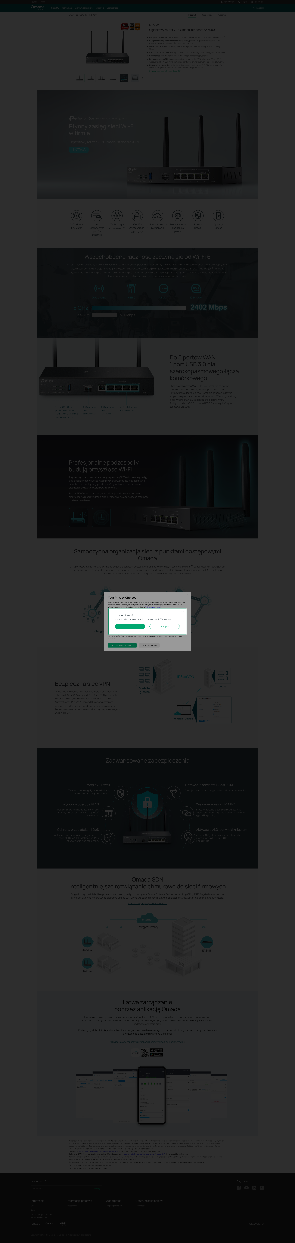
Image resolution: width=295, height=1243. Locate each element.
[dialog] (147, 621)
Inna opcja (164, 626)
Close (182, 612)
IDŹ (130, 626)
